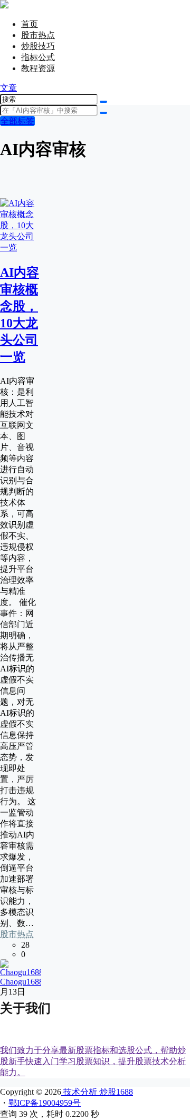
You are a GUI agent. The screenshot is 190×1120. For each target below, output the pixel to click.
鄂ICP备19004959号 (44, 1102)
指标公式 (38, 57)
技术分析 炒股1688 (97, 1091)
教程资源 (38, 68)
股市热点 (38, 35)
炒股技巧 (38, 46)
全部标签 (17, 120)
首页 (29, 24)
